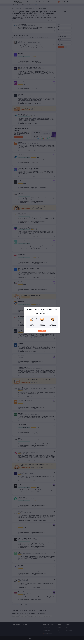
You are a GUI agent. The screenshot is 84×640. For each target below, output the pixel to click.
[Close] (59, 308)
